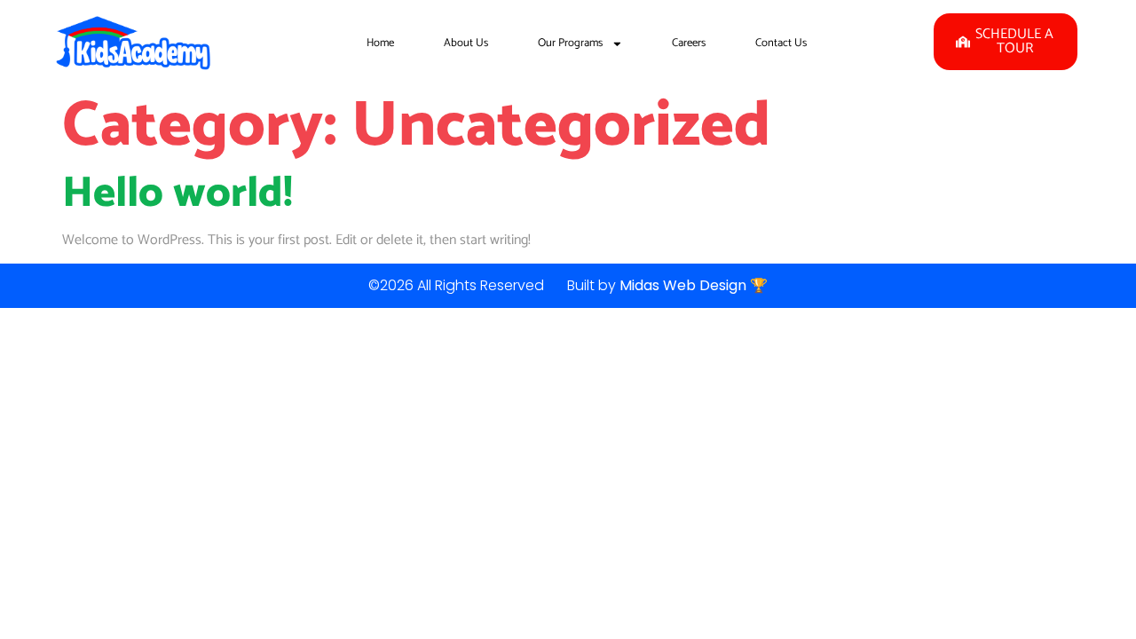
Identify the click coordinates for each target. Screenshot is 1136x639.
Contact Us (781, 43)
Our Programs (570, 43)
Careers (689, 43)
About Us (466, 43)
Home (380, 43)
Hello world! (177, 194)
